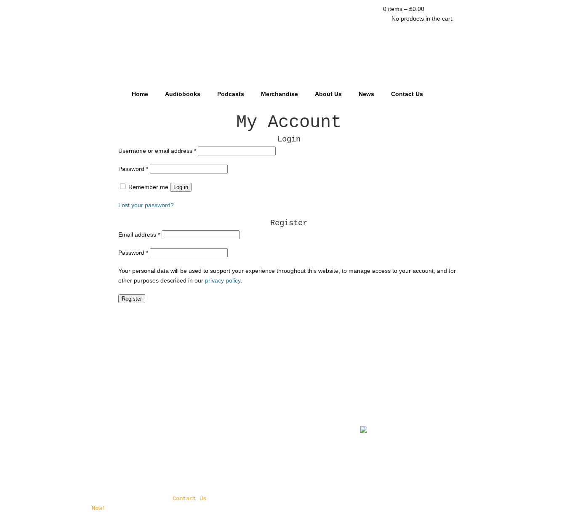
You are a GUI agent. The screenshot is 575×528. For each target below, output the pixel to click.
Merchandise (279, 94)
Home (140, 94)
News (366, 94)
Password (133, 168)
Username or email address (157, 150)
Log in (180, 187)
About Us (328, 94)
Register (132, 299)
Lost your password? (146, 205)
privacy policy (222, 280)
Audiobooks (182, 94)
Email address (139, 234)
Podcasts (230, 94)
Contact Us (407, 94)
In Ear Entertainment (287, 41)
